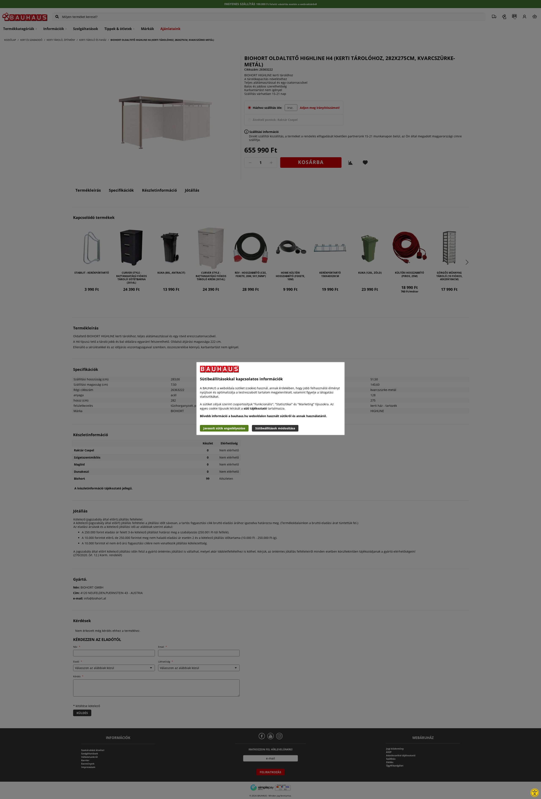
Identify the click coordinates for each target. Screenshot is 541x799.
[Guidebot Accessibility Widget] (534, 792)
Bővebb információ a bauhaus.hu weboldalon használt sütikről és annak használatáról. (263, 416)
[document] (270, 398)
